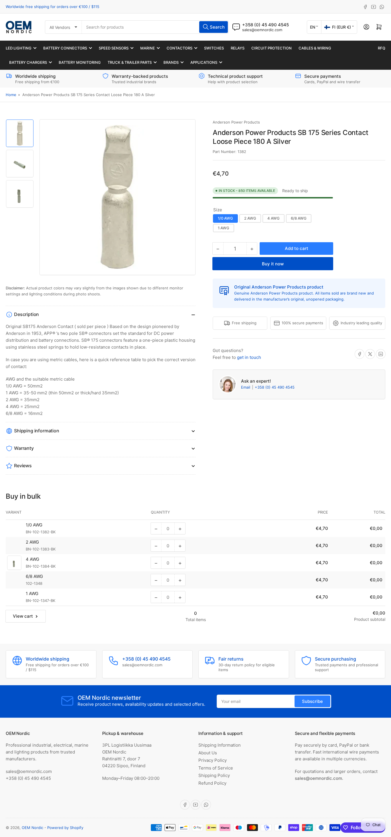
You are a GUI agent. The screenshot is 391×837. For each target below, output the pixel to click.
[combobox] (155, 27)
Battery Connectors (65, 48)
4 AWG (273, 218)
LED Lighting (18, 48)
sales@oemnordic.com (262, 29)
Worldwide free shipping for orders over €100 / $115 (52, 6)
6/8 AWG (299, 218)
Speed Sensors (114, 48)
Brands (171, 62)
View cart (23, 616)
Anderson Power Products (236, 122)
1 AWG (223, 227)
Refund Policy (212, 783)
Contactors (179, 48)
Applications (203, 62)
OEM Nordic (32, 827)
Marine (147, 48)
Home (11, 94)
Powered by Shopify (65, 827)
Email (246, 387)
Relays (237, 48)
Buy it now (273, 264)
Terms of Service (215, 768)
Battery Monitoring (80, 62)
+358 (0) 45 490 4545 (275, 387)
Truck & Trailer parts (130, 62)
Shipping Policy (214, 775)
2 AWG (250, 218)
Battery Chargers (28, 62)
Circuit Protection (271, 48)
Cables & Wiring (315, 48)
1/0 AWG (225, 218)
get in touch (249, 357)
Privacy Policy (212, 760)
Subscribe (312, 701)
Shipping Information (219, 745)
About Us (207, 753)
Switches (214, 48)
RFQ (381, 48)
